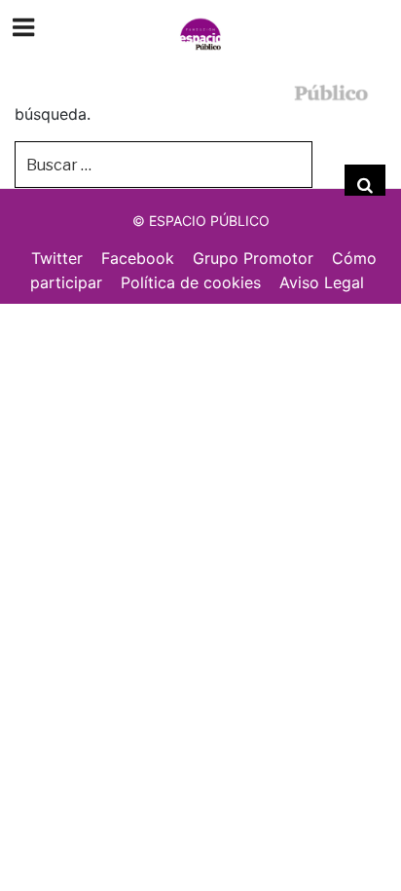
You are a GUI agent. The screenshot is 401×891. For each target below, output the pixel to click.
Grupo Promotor (253, 258)
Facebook (137, 258)
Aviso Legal (321, 282)
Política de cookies (191, 282)
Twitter (57, 258)
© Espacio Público (201, 220)
